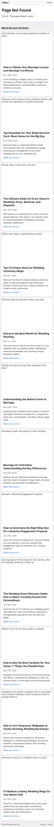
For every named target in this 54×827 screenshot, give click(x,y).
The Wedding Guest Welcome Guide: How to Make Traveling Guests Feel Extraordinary (25, 597)
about (49, 2)
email (50, 824)
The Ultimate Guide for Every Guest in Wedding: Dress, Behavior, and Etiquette (26, 202)
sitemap (43, 824)
